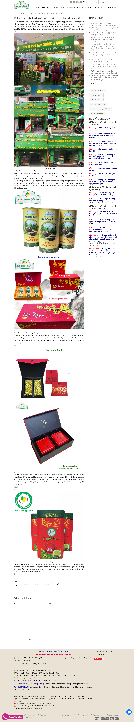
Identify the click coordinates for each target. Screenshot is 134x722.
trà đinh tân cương (19, 586)
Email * (48, 604)
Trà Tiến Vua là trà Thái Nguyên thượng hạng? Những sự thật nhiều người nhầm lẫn (103, 66)
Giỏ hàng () (113, 7)
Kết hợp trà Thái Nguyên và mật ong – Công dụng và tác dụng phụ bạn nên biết (104, 24)
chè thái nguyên (43, 584)
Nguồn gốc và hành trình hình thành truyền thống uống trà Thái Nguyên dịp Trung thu (103, 39)
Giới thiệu (45, 7)
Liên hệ (99, 7)
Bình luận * (17, 612)
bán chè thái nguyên (20, 584)
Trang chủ (36, 7)
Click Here (46, 664)
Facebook (101, 654)
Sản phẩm (53, 7)
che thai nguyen (32, 584)
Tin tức (83, 7)
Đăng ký (94, 2)
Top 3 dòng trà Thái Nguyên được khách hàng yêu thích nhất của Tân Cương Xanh (104, 61)
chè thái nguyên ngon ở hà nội (73, 584)
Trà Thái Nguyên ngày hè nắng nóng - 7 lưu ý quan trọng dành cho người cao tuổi (104, 72)
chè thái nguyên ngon (56, 584)
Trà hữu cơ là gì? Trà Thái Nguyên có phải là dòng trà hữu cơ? (104, 34)
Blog (16, 13)
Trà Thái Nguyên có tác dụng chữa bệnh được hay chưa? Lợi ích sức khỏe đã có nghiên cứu (103, 55)
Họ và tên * (17, 604)
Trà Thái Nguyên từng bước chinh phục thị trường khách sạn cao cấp (104, 29)
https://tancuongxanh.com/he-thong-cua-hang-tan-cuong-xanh (67, 684)
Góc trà (62, 7)
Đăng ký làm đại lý (73, 7)
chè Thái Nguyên (53, 26)
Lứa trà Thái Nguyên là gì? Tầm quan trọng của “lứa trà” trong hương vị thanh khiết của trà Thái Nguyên (104, 78)
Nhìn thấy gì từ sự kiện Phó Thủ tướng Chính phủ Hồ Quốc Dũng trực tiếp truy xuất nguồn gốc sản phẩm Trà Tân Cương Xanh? (104, 47)
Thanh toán (92, 7)
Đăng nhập (87, 2)
